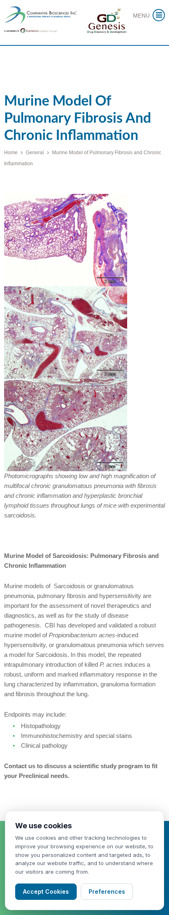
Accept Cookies (46, 891)
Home (11, 152)
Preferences (107, 891)
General (35, 152)
